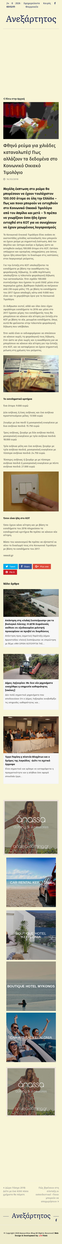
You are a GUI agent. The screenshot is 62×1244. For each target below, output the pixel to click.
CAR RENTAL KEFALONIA (31, 882)
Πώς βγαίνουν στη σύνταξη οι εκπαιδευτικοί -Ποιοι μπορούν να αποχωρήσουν (47, 1194)
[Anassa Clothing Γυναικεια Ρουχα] (31, 854)
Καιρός (47, 3)
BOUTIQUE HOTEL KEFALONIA (31, 935)
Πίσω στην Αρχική (15, 98)
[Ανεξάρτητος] (31, 19)
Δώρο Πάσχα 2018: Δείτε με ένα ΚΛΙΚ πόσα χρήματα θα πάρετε (15, 1191)
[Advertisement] (31, 63)
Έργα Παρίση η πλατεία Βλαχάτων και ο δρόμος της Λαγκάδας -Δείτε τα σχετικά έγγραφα (27, 760)
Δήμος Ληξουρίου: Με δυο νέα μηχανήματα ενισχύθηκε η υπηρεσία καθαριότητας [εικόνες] (29, 686)
